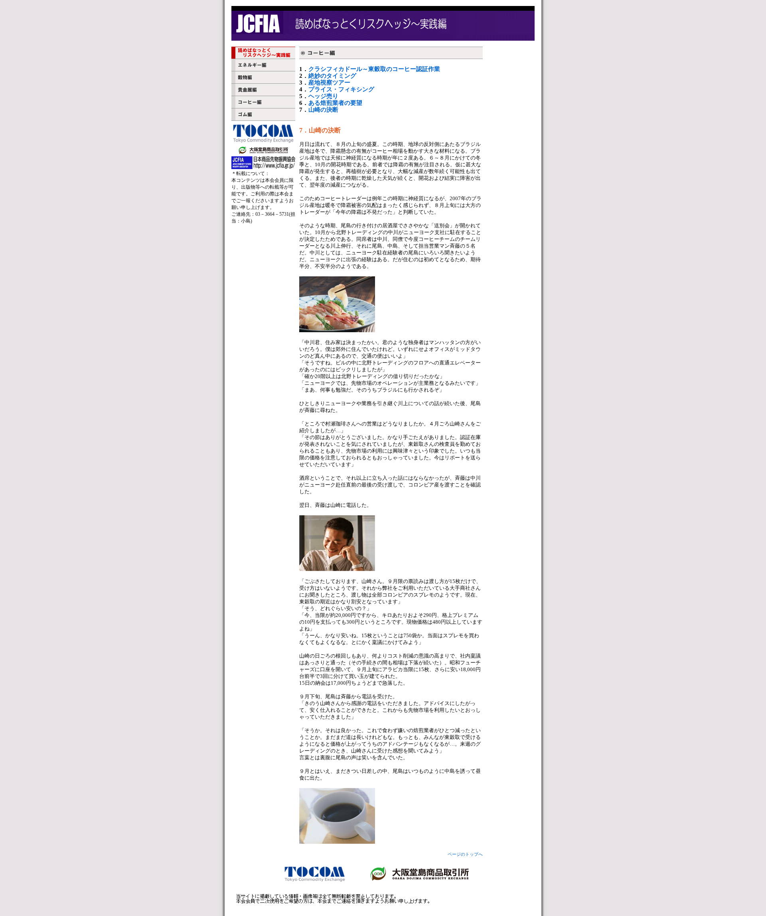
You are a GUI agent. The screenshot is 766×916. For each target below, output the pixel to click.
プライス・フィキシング (341, 89)
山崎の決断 (323, 109)
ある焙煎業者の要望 (335, 103)
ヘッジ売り (323, 96)
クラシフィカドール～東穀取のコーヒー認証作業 (374, 69)
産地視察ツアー (329, 82)
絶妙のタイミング (332, 76)
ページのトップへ (465, 854)
